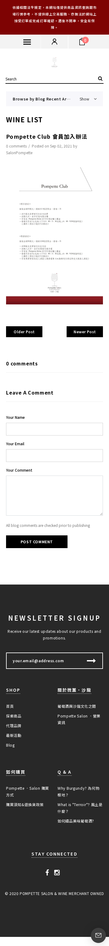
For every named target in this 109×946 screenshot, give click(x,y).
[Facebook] (47, 872)
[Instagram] (57, 872)
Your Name (15, 417)
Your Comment (19, 470)
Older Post (24, 331)
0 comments (17, 145)
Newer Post (85, 331)
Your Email (15, 443)
